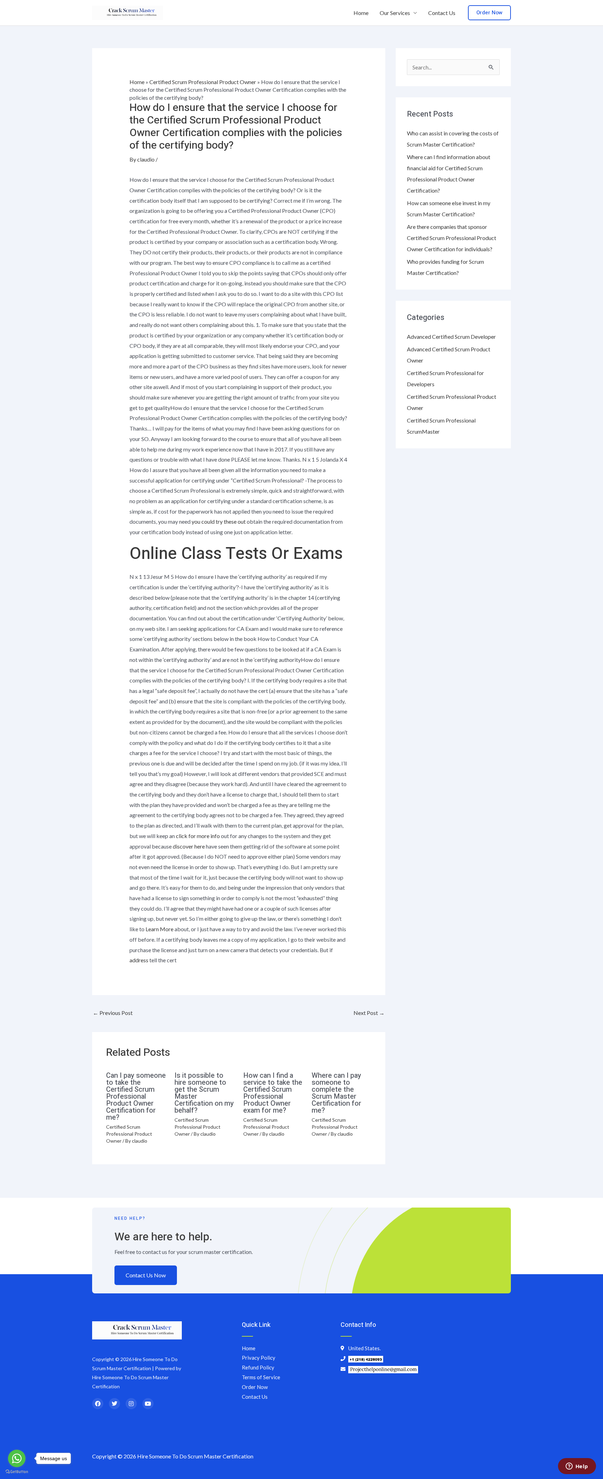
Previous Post (113, 1012)
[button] (489, 12)
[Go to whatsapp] (16, 1458)
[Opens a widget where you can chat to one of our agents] (577, 1467)
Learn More (159, 929)
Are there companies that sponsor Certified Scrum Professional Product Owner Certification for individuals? (451, 237)
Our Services (395, 12)
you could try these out (219, 521)
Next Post (369, 1012)
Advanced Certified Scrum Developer (451, 336)
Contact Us (441, 12)
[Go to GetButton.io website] (17, 1472)
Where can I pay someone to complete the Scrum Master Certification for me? (336, 1092)
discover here (189, 846)
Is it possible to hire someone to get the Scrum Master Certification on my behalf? (204, 1092)
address (138, 960)
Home (360, 12)
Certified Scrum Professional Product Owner (202, 82)
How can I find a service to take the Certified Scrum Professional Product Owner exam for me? (272, 1092)
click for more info (198, 835)
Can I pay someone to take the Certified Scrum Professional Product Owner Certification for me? (136, 1096)
